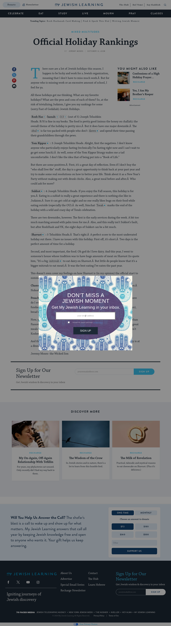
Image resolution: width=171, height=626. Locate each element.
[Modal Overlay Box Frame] (85, 313)
